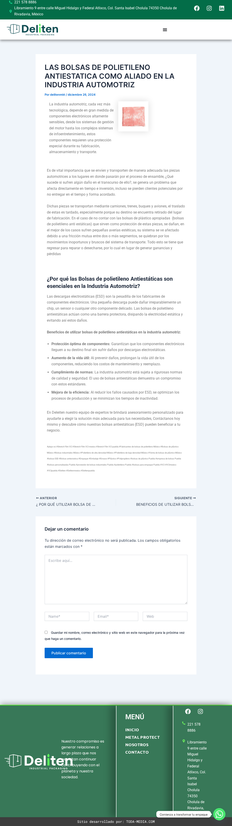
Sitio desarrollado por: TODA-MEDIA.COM (116, 821)
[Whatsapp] (219, 814)
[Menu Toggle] (165, 29)
